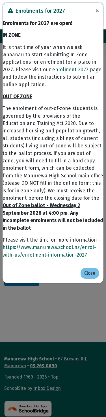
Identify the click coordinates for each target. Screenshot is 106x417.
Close (89, 273)
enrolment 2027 (70, 70)
